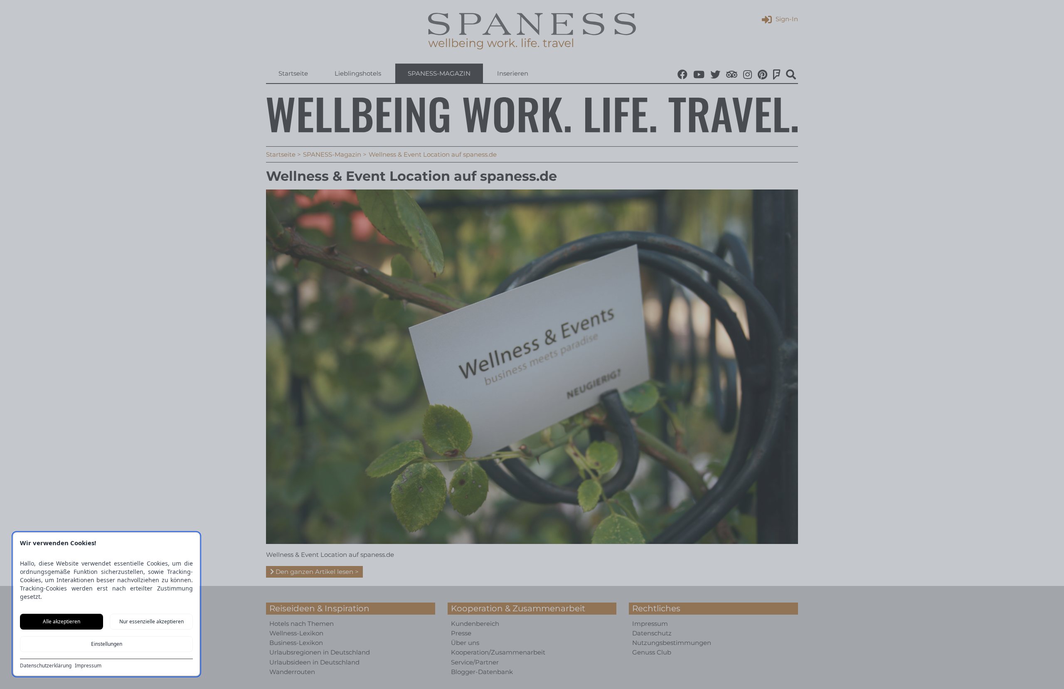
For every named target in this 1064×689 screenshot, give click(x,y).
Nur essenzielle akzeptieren (151, 621)
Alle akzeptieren (61, 621)
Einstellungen (106, 643)
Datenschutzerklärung (45, 665)
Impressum (88, 665)
